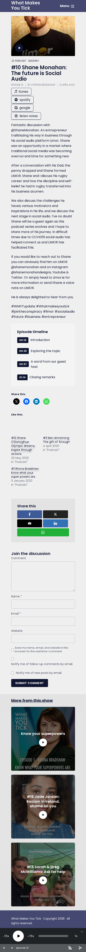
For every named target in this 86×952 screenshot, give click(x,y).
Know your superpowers (43, 733)
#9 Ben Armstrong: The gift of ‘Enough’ (56, 440)
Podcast (20, 61)
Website (17, 631)
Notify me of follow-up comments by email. (42, 664)
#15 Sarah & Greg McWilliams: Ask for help (43, 869)
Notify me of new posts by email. (39, 673)
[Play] (18, 936)
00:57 (23, 364)
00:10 (22, 340)
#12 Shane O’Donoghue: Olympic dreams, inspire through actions (23, 446)
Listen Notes (28, 116)
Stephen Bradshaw (43, 84)
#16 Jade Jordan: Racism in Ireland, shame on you (43, 801)
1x (76, 936)
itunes (23, 91)
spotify (24, 99)
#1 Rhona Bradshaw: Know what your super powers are (25, 473)
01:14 (22, 377)
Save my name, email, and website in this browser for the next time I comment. (41, 649)
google (24, 107)
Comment (18, 558)
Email (16, 614)
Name (16, 596)
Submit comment (29, 683)
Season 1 (33, 61)
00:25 (23, 351)
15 (5, 936)
